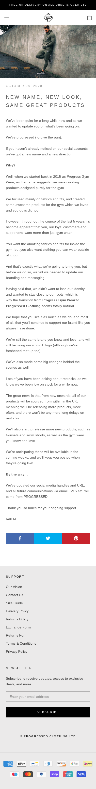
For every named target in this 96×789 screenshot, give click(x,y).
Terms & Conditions (21, 643)
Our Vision (14, 587)
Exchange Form (18, 627)
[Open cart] (89, 17)
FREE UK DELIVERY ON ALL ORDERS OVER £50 (48, 4)
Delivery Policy (17, 611)
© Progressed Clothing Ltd (48, 736)
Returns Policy (17, 619)
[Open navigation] (6, 17)
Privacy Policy (16, 651)
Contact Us (14, 595)
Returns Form (17, 635)
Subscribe (48, 712)
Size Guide (14, 603)
